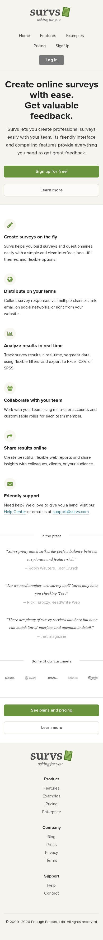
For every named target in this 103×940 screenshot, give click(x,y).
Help (51, 885)
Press (51, 844)
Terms (51, 860)
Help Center (15, 511)
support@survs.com (71, 511)
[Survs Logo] (51, 15)
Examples (51, 796)
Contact (51, 893)
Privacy (51, 852)
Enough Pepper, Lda (48, 922)
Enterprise (51, 811)
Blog (51, 836)
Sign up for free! (52, 171)
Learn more (51, 190)
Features (52, 788)
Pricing (52, 804)
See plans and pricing (51, 710)
